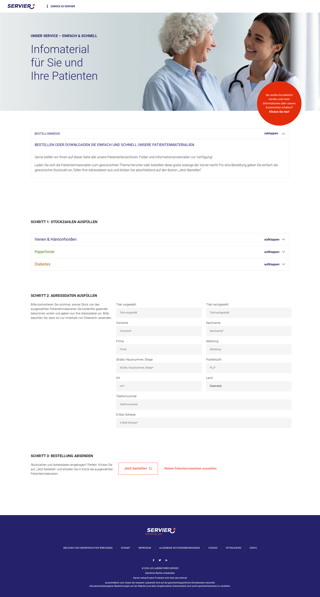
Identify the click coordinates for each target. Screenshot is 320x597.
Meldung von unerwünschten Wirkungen (88, 548)
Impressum (145, 548)
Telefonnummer (126, 396)
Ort (118, 378)
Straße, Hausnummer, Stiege (134, 359)
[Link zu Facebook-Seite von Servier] (153, 560)
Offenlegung (233, 548)
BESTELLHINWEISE (47, 133)
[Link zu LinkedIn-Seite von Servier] (166, 560)
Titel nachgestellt (217, 304)
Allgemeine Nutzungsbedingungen (179, 548)
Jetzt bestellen (136, 468)
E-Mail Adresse (126, 414)
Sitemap (125, 548)
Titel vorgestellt (126, 304)
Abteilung (212, 341)
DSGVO (253, 548)
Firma (120, 341)
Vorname (122, 323)
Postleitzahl (213, 359)
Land (209, 378)
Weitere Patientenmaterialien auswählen (190, 468)
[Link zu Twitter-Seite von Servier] (160, 560)
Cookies (212, 548)
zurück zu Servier (63, 6)
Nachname (213, 323)
